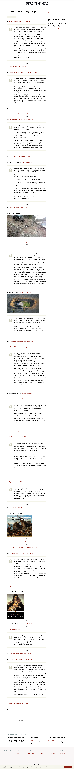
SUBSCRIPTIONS (8, 750)
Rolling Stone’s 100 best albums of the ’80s (19, 156)
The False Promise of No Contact (35, 738)
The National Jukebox (14, 629)
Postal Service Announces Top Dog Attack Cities (21, 341)
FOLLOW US (63, 750)
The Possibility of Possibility (15, 737)
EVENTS (41, 750)
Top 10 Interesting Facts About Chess (18, 541)
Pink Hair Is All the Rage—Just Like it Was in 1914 (21, 553)
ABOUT (18, 750)
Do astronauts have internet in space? (18, 247)
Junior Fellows (19, 756)
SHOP (52, 750)
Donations (29, 756)
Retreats (41, 753)
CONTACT (29, 750)
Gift (5, 753)
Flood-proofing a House (25, 292)
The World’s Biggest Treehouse (16, 507)
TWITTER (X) (62, 753)
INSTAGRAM (62, 756)
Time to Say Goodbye (54, 26)
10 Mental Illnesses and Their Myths (18, 207)
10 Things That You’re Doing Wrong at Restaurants (22, 242)
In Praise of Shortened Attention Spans (19, 347)
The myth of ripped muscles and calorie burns (20, 659)
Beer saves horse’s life (26, 162)
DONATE (7, 5)
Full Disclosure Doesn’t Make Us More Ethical (20, 437)
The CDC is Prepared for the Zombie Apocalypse (20, 21)
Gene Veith (13, 108)
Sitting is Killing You (27, 393)
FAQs (28, 758)
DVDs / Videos (53, 758)
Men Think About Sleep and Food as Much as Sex (20, 119)
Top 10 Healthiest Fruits (15, 586)
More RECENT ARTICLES (52, 28)
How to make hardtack (26, 623)
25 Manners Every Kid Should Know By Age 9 (20, 113)
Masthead (18, 753)
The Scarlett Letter (30, 592)
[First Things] (37, 3)
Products (53, 753)
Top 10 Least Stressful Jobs (15, 482)
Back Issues (53, 756)
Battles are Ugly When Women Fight (57, 19)
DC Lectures (41, 756)
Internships (18, 758)
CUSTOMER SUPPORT (31, 753)
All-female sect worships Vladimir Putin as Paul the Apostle (23, 72)
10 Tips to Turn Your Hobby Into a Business (20, 653)
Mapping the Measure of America (17, 66)
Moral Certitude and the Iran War (57, 738)
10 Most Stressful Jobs (14, 476)
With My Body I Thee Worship (57, 23)
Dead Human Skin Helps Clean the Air (18, 399)
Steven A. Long (51, 740)
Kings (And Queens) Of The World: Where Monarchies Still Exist (25, 431)
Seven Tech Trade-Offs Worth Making (18, 703)
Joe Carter (9, 14)
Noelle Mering (30, 740)
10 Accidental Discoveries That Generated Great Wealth (23, 547)
